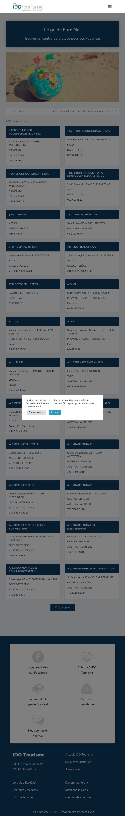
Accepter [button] (55, 412)
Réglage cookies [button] (36, 412)
